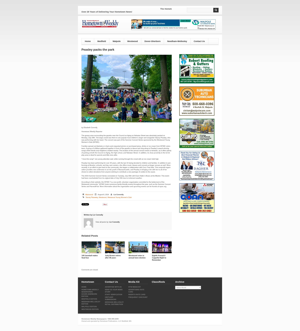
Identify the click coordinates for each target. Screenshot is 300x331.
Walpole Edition (89, 306)
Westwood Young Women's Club (119, 197)
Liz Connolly (119, 194)
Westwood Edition (90, 309)
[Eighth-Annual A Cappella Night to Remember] (162, 247)
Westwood (89, 194)
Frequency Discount (138, 297)
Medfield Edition (89, 299)
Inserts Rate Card (136, 294)
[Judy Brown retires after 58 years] (115, 247)
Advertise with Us (113, 287)
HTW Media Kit (134, 287)
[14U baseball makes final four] (91, 247)
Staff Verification (113, 294)
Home (88, 41)
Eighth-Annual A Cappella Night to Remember (159, 258)
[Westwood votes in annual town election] (138, 247)
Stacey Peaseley (92, 197)
